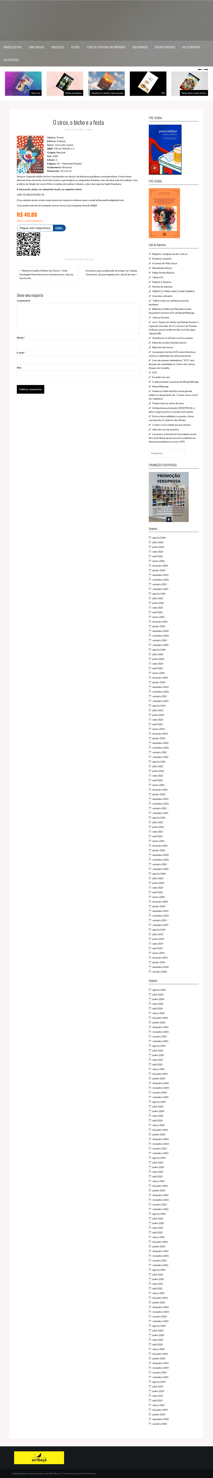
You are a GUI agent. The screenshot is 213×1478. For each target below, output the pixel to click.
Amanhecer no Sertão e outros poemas (66, 93)
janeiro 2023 (158, 738)
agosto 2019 (159, 929)
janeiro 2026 (158, 570)
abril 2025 (157, 612)
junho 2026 (158, 547)
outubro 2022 (159, 752)
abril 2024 (157, 668)
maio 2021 (157, 831)
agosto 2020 (159, 873)
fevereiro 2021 (160, 845)
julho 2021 (157, 822)
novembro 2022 (160, 747)
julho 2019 (157, 934)
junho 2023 (158, 715)
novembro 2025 (160, 579)
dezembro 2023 (160, 687)
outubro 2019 (159, 920)
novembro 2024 (160, 635)
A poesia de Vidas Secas (164, 263)
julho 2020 (157, 878)
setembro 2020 (160, 869)
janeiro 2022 (158, 794)
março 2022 (158, 785)
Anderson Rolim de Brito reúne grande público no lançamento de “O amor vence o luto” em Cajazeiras (173, 395)
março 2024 (158, 673)
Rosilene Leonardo (162, 258)
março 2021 (158, 841)
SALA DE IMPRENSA (191, 47)
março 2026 (158, 561)
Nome (21, 337)
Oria (71, 1473)
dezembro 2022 (160, 743)
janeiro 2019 (158, 962)
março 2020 (158, 897)
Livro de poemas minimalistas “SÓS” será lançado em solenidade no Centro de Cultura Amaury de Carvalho (172, 364)
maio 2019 (157, 943)
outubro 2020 (159, 864)
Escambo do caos (161, 377)
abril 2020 (157, 892)
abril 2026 (157, 556)
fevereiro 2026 (160, 565)
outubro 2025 (159, 584)
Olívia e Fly (157, 277)
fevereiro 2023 (160, 733)
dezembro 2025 (160, 575)
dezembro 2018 (160, 967)
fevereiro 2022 (160, 789)
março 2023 (158, 729)
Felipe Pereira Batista (163, 272)
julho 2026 (157, 542)
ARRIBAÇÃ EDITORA (12, 47)
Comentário (23, 300)
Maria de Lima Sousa (162, 347)
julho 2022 (157, 766)
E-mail (21, 352)
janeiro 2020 (158, 906)
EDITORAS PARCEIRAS (165, 47)
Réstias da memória (32, 93)
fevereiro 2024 (160, 677)
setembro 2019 (160, 925)
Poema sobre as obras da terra (152, 93)
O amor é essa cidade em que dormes (171, 424)
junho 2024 (158, 659)
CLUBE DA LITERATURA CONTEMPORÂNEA (106, 47)
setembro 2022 (160, 757)
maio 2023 (157, 719)
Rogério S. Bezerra (161, 281)
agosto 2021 (159, 817)
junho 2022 (158, 771)
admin (89, 129)
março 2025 (158, 617)
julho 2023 (157, 710)
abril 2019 (157, 948)
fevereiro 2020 (160, 901)
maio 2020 (157, 887)
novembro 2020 (160, 859)
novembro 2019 (160, 915)
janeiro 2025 (158, 626)
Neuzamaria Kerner (162, 267)
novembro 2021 (160, 803)
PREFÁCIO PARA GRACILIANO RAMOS (173, 291)
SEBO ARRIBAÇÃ (140, 47)
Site (19, 367)
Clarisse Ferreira (160, 317)
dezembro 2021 (160, 799)
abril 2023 (157, 724)
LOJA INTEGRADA (11, 60)
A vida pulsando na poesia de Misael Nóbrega (175, 381)
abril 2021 (157, 836)
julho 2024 (157, 654)
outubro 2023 (159, 696)
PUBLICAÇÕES (57, 47)
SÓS (121, 93)
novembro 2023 (160, 691)
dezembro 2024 (160, 631)
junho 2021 (158, 827)
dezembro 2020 (160, 855)
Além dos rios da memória (195, 93)
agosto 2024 (159, 649)
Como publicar (36, 47)
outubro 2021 (159, 808)
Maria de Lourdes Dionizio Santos (169, 342)
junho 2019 (158, 939)
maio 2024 (157, 663)
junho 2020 (158, 883)
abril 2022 (157, 780)
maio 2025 (157, 607)
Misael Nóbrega (160, 386)
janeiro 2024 (158, 682)
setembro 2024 (160, 645)
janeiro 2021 (158, 850)
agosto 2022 (159, 761)
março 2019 (158, 953)
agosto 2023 (159, 705)
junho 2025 (158, 603)
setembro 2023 (160, 701)
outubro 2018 (159, 971)
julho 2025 (157, 598)
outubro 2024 (159, 640)
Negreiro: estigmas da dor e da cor (170, 253)
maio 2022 (157, 775)
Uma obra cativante (162, 295)
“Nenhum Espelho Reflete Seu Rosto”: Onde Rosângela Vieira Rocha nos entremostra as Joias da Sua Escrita (46, 274)
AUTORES (75, 47)
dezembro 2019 (160, 911)
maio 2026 (157, 551)
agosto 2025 (159, 593)
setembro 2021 (160, 813)
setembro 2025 (160, 589)
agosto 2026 (159, 537)
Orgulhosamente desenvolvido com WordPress (36, 1473)
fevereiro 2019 (160, 957)
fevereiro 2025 (160, 621)
